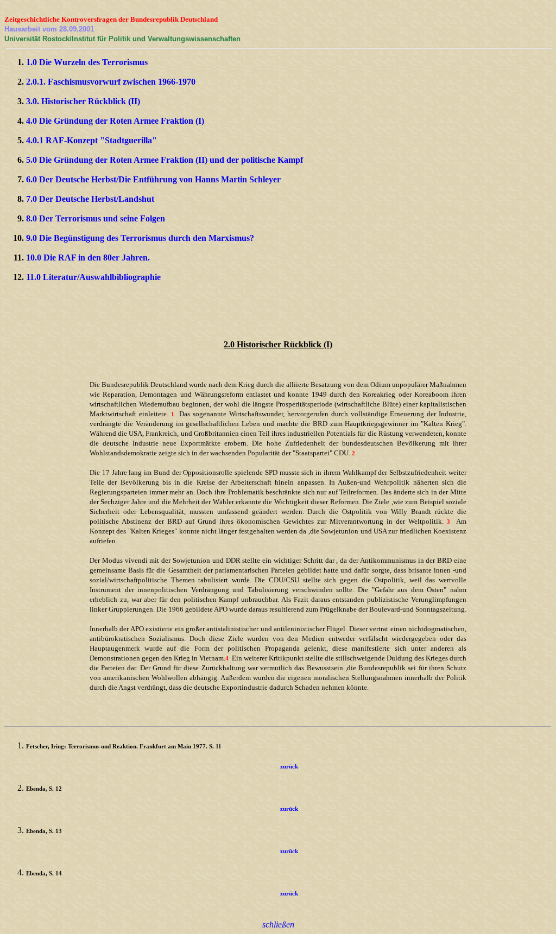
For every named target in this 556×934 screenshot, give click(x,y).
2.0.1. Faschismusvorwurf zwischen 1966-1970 (110, 81)
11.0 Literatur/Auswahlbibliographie (93, 277)
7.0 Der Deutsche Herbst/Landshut (90, 199)
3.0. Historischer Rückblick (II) (83, 101)
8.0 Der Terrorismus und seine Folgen (95, 218)
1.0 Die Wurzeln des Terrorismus (87, 62)
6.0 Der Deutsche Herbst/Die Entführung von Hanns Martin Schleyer (153, 179)
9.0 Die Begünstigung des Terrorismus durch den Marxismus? (140, 238)
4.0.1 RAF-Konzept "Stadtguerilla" (91, 140)
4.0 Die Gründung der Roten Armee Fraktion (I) (115, 120)
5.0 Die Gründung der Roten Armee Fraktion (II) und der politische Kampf (164, 159)
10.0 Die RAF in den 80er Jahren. (88, 257)
